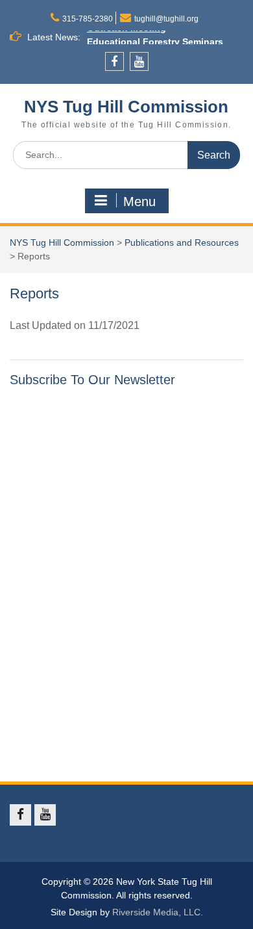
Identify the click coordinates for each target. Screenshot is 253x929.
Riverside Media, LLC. (157, 912)
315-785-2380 (87, 18)
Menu (139, 201)
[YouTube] (139, 61)
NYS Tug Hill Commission (126, 106)
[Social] (114, 61)
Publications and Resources (182, 242)
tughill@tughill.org (166, 18)
